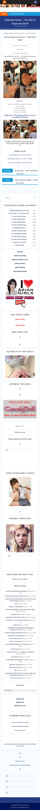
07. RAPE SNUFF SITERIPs (18, 236)
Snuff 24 (15, 625)
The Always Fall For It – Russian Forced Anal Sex (21, 652)
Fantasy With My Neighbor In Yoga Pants (17, 644)
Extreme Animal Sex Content (20, 722)
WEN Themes (25, 807)
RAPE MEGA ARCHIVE (20, 271)
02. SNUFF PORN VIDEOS (21, 53)
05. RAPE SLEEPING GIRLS (18, 231)
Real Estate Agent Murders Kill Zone (15, 632)
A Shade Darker (15, 614)
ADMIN (21, 49)
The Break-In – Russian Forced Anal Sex (17, 620)
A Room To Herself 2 (16, 641)
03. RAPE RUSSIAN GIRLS (18, 225)
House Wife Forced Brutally (16, 635)
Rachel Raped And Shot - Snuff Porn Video (20, 158)
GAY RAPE (20, 252)
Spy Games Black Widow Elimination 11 (17, 591)
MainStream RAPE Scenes (20, 259)
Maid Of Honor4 (15, 649)
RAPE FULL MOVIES (20, 255)
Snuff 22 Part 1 (15, 657)
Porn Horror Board (20, 730)
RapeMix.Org (20, 702)
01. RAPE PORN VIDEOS (18, 219)
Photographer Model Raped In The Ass (17, 659)
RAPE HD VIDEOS (20, 263)
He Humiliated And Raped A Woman (15, 596)
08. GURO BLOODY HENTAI (19, 239)
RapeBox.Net (20, 699)
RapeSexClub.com (20, 705)
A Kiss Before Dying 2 (15, 667)
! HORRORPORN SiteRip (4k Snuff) (19, 210)
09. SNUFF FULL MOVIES (19, 242)
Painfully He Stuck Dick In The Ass (15, 617)
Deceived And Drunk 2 (15, 638)
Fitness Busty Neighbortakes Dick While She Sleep (20, 609)
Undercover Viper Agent (16, 606)
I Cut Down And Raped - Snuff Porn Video (20, 162)
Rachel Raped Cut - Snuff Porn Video (20, 155)
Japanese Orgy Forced (15, 664)
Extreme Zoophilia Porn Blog (20, 726)
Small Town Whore (16, 678)
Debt (15, 670)
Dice (15, 604)
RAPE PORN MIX (20, 267)
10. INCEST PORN (19, 245)
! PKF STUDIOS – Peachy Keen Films (18, 213)
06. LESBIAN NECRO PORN (19, 233)
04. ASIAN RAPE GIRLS (18, 228)
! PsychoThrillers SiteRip (19, 216)
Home (6, 33)
